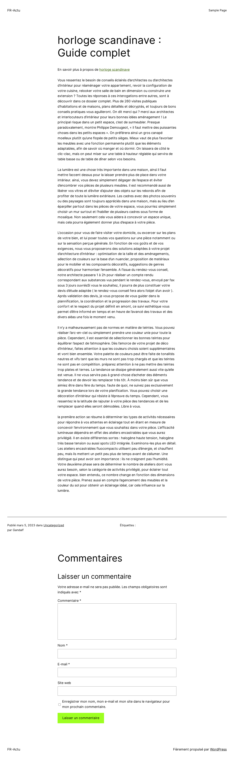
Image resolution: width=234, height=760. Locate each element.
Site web (64, 683)
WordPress (218, 749)
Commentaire (69, 600)
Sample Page (218, 10)
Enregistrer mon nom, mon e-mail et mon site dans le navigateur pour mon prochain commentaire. (116, 704)
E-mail (64, 664)
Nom (63, 645)
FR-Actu (13, 10)
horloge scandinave (114, 69)
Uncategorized (54, 525)
